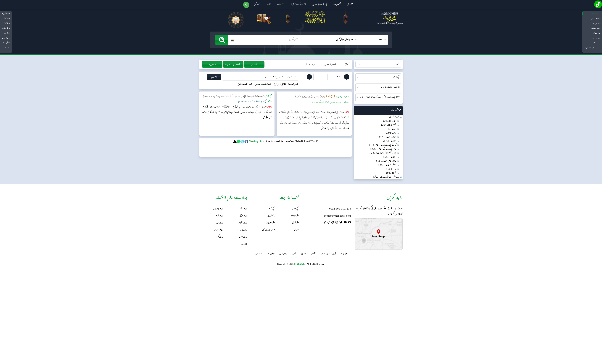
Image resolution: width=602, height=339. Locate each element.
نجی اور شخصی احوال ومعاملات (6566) (383, 153)
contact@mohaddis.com (337, 216)
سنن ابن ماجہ (595, 38)
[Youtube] (345, 223)
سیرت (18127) (389, 129)
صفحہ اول (350, 5)
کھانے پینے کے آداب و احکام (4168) (382, 145)
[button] (246, 5)
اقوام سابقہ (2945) (388, 125)
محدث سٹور (243, 209)
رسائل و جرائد (6, 43)
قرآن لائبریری (6, 38)
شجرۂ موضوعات (394, 117)
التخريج (212, 64)
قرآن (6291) (390, 133)
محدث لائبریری (6, 14)
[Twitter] (340, 223)
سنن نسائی (597, 33)
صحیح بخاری (595, 13)
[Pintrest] (332, 223)
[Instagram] (336, 223)
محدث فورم (7, 23)
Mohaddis (300, 263)
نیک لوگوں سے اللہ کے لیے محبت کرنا (386, 177)
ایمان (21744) (389, 121)
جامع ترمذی (595, 28)
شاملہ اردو (7, 48)
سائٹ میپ (258, 254)
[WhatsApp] (325, 223)
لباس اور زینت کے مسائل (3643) (383, 149)
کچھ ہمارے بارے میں (319, 5)
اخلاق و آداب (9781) (387, 137)
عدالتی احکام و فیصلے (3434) (386, 161)
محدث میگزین (6, 28)
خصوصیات (337, 5)
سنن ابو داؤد (596, 23)
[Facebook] (349, 223)
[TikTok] (328, 223)
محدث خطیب (242, 237)
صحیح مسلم (595, 18)
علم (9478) (391, 173)
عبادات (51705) (389, 141)
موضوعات (280, 5)
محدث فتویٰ (7, 18)
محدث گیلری (219, 237)
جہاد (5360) (391, 169)
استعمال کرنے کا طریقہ (298, 5)
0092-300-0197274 (340, 209)
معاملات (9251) (389, 157)
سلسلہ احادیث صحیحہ (592, 47)
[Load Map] (378, 234)
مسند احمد (596, 43)
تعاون (269, 5)
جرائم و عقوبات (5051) (387, 165)
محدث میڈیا (7, 33)
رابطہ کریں (256, 5)
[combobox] (378, 77)
